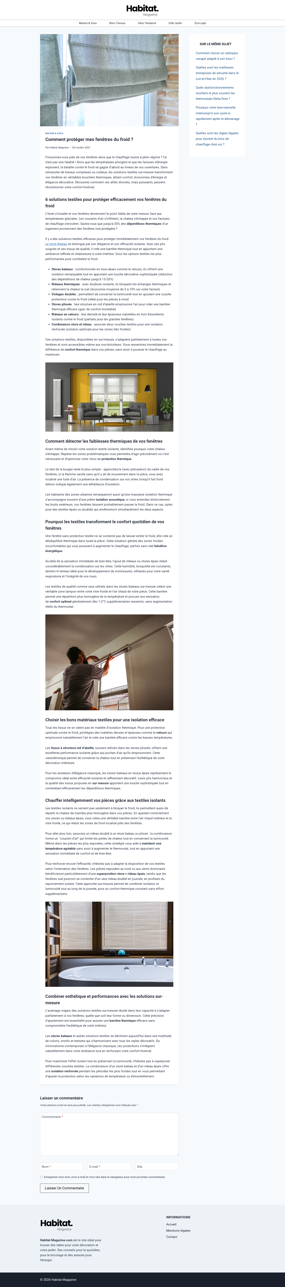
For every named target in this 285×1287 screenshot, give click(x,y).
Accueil (171, 1224)
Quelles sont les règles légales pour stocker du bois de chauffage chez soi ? (217, 138)
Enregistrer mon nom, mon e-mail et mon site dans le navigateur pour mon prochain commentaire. (104, 1177)
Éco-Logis (200, 23)
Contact (171, 1237)
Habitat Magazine (59, 147)
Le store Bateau (56, 244)
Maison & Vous (88, 23)
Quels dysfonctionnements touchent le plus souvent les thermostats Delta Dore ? (215, 93)
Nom (46, 1166)
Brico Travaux (117, 23)
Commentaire (52, 1117)
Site (139, 1166)
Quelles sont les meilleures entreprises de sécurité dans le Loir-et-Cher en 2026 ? (217, 73)
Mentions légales (178, 1230)
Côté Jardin (175, 23)
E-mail (94, 1166)
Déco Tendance (147, 23)
